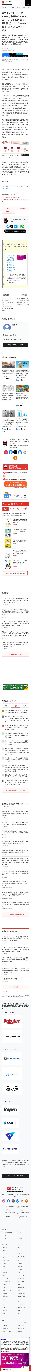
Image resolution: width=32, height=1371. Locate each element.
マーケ (12, 509)
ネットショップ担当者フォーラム (7, 3)
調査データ (5, 1328)
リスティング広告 (21, 1256)
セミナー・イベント (22, 1323)
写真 (19, 1284)
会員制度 (5, 1272)
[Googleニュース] (25, 452)
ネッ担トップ (4, 991)
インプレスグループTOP (22, 1216)
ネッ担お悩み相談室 (7, 1232)
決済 (4, 1308)
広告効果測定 (21, 1287)
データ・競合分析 (6, 1281)
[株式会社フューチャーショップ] (12, 1058)
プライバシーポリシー (11, 1212)
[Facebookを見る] (8, 1201)
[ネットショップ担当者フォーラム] (15, 1191)
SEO (19, 1260)
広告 (4, 1266)
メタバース (5, 1253)
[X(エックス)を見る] (13, 1201)
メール (4, 1263)
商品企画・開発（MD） (22, 1296)
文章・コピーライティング (8, 1290)
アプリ (4, 1269)
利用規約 (20, 1210)
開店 (19, 1302)
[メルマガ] (6, 452)
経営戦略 (25, 508)
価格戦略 (5, 1293)
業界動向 (5, 1311)
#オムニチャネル (6, 197)
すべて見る (16, 987)
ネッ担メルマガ (6, 1235)
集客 (19, 1253)
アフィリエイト (6, 1260)
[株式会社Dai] (12, 1073)
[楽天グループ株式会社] (12, 1021)
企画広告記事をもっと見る (17, 914)
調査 (4, 1313)
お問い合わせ (9, 1210)
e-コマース (5, 508)
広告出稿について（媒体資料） (22, 1206)
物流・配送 (5, 1296)
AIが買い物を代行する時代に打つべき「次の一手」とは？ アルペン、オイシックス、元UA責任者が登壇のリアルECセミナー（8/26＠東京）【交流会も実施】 (15, 1342)
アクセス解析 (21, 1275)
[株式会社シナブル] (10, 1149)
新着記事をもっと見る (17, 654)
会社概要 (8, 1216)
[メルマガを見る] (3, 1201)
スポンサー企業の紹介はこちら (15, 1176)
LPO (4, 1275)
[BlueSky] (20, 452)
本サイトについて (10, 1206)
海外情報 (19, 7)
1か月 (24, 706)
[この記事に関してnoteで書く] (19, 226)
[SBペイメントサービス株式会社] (12, 1036)
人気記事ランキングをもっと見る (16, 790)
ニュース (3, 993)
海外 (13, 7)
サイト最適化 (6, 1278)
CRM (19, 1272)
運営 (19, 1290)
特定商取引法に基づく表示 (23, 1212)
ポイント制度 (21, 1281)
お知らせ (5, 1325)
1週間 (15, 706)
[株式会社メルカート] (10, 1123)
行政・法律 (20, 1311)
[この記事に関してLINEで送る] (22, 226)
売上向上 (20, 1269)
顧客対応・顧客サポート (23, 1293)
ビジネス (18, 508)
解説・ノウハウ (21, 1325)
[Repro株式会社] (10, 1110)
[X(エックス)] (15, 452)
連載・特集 (4, 7)
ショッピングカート (22, 1305)
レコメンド (5, 1284)
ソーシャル (20, 1263)
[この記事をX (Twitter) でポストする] (11, 226)
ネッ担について (6, 1238)
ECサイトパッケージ (7, 1305)
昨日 (6, 706)
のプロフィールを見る (15, 345)
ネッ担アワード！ (21, 1232)
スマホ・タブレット (22, 1278)
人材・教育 (5, 1299)
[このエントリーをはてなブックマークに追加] (15, 226)
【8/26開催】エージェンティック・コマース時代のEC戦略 (16, 60)
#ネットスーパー (15, 197)
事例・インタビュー (22, 1328)
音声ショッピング (21, 1266)
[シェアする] (8, 226)
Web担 (15, 447)
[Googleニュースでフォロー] (22, 1201)
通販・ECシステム (22, 1308)
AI (18, 1250)
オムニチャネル (6, 1302)
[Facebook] (11, 452)
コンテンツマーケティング (8, 1256)
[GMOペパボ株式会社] (12, 1089)
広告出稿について (22, 1238)
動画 (4, 1287)
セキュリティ (20, 1299)
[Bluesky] (17, 1201)
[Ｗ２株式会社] (10, 1136)
